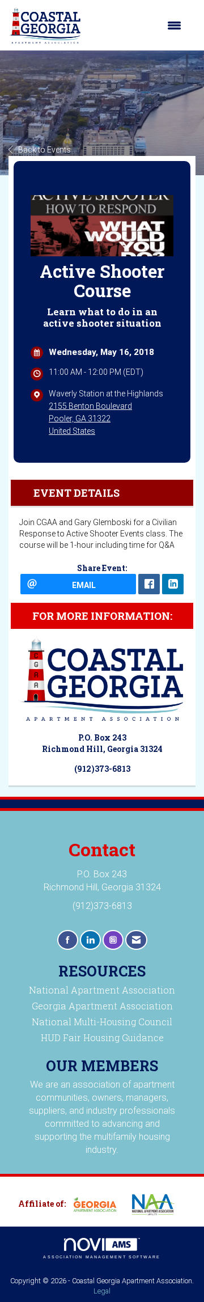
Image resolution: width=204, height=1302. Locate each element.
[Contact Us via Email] (136, 940)
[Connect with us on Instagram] (113, 940)
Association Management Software (101, 1257)
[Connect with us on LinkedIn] (90, 940)
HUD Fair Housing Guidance (102, 1037)
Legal (102, 1291)
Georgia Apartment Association (102, 1006)
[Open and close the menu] (137, 25)
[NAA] (157, 1204)
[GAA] (99, 1204)
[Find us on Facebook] (67, 940)
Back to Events (44, 149)
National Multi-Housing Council (102, 1022)
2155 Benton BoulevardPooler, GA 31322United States (90, 418)
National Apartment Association (102, 990)
